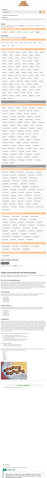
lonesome (11, 95)
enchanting (12, 160)
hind (30, 42)
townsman (19, 81)
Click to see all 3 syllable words (23, 166)
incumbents (28, 148)
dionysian (4, 219)
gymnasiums (12, 204)
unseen (29, 69)
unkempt (19, 87)
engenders (5, 119)
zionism (20, 195)
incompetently (6, 233)
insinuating (5, 239)
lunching (38, 89)
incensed (4, 95)
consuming (5, 162)
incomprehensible (15, 249)
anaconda (4, 172)
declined (36, 58)
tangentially (25, 186)
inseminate (29, 192)
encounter (19, 113)
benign (10, 78)
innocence (28, 134)
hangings (23, 72)
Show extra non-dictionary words (10, 15)
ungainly (21, 119)
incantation (5, 189)
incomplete (35, 157)
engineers (4, 131)
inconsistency (30, 231)
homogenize (29, 201)
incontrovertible (35, 246)
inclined (4, 52)
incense (10, 92)
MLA (4, 469)
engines (38, 63)
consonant (39, 125)
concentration (27, 195)
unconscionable (13, 219)
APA (14, 469)
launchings (33, 87)
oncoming (41, 122)
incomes (36, 78)
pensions (25, 66)
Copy (42, 472)
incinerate (29, 198)
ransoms (17, 61)
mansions (24, 55)
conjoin (36, 72)
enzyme (4, 66)
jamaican (25, 125)
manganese (5, 110)
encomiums (39, 175)
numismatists (30, 207)
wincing (10, 98)
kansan (42, 52)
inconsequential (16, 236)
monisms (19, 136)
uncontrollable (33, 219)
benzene (36, 61)
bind (3, 42)
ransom (38, 66)
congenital (13, 198)
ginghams (31, 95)
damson (25, 63)
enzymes (4, 61)
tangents (30, 61)
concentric (11, 157)
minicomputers (16, 228)
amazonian (21, 222)
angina (4, 108)
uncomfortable (26, 228)
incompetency (22, 225)
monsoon (4, 87)
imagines (18, 142)
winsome (24, 95)
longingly (4, 157)
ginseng (4, 98)
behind (30, 72)
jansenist (29, 110)
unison (41, 148)
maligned (4, 55)
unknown (29, 84)
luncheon (10, 75)
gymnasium (5, 207)
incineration (36, 236)
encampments (28, 154)
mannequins (32, 108)
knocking (29, 92)
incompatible (32, 233)
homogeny (21, 207)
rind (9, 45)
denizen (19, 125)
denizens (12, 113)
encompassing (34, 186)
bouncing (4, 89)
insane (23, 84)
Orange (4, 359)
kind (21, 42)
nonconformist (16, 186)
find (8, 42)
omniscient (28, 131)
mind (39, 42)
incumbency (32, 183)
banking (30, 58)
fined (12, 42)
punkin (37, 75)
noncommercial (33, 178)
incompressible (27, 236)
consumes (31, 89)
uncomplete (36, 139)
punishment (5, 134)
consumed (22, 78)
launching (16, 92)
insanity (13, 201)
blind (25, 42)
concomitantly (25, 216)
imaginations (24, 233)
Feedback (5, 263)
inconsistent (36, 195)
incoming (4, 142)
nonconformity (34, 216)
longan (4, 75)
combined (11, 52)
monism (36, 148)
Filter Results (4, 17)
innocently (21, 192)
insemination (15, 233)
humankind (11, 108)
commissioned (29, 119)
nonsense (12, 81)
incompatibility (6, 255)
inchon (39, 87)
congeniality (15, 246)
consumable (37, 192)
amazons (13, 134)
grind (16, 42)
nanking (11, 61)
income (17, 84)
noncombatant (23, 178)
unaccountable (15, 216)
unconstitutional (24, 246)
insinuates (28, 204)
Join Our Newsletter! (24, 385)
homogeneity (5, 249)
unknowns (12, 87)
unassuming (37, 201)
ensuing (28, 151)
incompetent (31, 189)
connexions (38, 116)
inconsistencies (6, 236)
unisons (4, 136)
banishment (21, 116)
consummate (20, 134)
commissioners (40, 207)
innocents (27, 145)
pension (31, 75)
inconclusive (40, 189)
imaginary (39, 222)
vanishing (33, 136)
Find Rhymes (4, 9)
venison (32, 125)
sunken (17, 58)
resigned (10, 69)
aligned (36, 52)
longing (18, 95)
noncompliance (30, 172)
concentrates (20, 148)
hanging (11, 84)
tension (4, 78)
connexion (37, 119)
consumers (19, 157)
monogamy (13, 195)
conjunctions (5, 145)
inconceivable (40, 225)
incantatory (5, 222)
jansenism (13, 175)
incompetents (5, 201)
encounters (14, 128)
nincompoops (20, 160)
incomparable (21, 231)
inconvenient (23, 183)
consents (25, 87)
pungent (31, 66)
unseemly (26, 136)
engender (20, 122)
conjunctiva (5, 178)
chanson (10, 63)
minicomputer (23, 219)
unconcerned (21, 110)
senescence (5, 116)
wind (13, 45)
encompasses (33, 181)
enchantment (11, 136)
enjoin (41, 72)
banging (36, 84)
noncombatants (6, 186)
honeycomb (11, 148)
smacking (26, 81)
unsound (24, 52)
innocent (36, 134)
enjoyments (26, 142)
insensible (35, 204)
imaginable (5, 231)
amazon (4, 148)
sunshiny (24, 108)
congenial (39, 128)
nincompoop (13, 154)
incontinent (5, 195)
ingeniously (20, 201)
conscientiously (6, 228)
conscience (18, 63)
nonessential (5, 198)
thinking (23, 92)
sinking (4, 92)
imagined (4, 122)
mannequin (13, 110)
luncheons (11, 66)
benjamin (11, 142)
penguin (41, 81)
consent (16, 78)
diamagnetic (29, 239)
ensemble (13, 145)
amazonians (32, 225)
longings (24, 89)
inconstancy (5, 192)
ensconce (11, 72)
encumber (26, 113)
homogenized (5, 181)
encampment (36, 145)
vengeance (36, 69)
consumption (37, 160)
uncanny (18, 108)
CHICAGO (9, 469)
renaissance (30, 116)
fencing (11, 89)
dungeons (31, 63)
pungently (35, 131)
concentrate (5, 139)
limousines (37, 154)
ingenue (12, 162)
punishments (34, 142)
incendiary (34, 228)
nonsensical (21, 198)
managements (23, 128)
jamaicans (33, 113)
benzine (4, 63)
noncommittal (21, 175)
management (13, 119)
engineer (34, 122)
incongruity (13, 222)
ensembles (27, 157)
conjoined (17, 55)
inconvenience (14, 183)
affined (30, 52)
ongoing (21, 154)
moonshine (18, 75)
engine (17, 72)
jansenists (27, 122)
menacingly (13, 189)
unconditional (5, 216)
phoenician (32, 128)
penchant (18, 66)
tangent (31, 55)
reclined (24, 61)
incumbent (21, 139)
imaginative (13, 231)
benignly (40, 108)
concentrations (38, 198)
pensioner (36, 110)
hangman (37, 55)
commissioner (6, 209)
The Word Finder (23, 3)
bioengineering (6, 246)
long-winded (20, 131)
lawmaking (5, 154)
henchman (34, 81)
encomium (38, 172)
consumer (20, 145)
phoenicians (12, 122)
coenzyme (12, 125)
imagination (39, 231)
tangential (28, 139)
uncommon (13, 116)
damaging (4, 160)
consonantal (24, 181)
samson (17, 69)
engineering (5, 183)
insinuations (21, 239)
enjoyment (12, 131)
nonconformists (22, 189)
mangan (4, 58)
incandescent (13, 178)
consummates (6, 128)
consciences (13, 151)
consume (36, 92)
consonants (13, 139)
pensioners (5, 125)
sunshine (23, 58)
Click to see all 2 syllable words (23, 101)
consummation (15, 181)
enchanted (21, 151)
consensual (13, 192)
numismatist (13, 207)
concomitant (5, 175)
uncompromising (30, 222)
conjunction (5, 151)
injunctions (29, 160)
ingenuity (14, 225)
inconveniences (6, 225)
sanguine (4, 84)
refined (11, 55)
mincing (38, 95)
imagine (34, 151)
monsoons (5, 81)
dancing (25, 75)
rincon (42, 75)
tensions (23, 69)
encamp (29, 78)
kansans (18, 52)
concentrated (31, 175)
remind (4, 69)
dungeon (4, 72)
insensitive (20, 204)
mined (4, 45)
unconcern (5, 113)
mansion (11, 58)
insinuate (4, 204)
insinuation (13, 239)
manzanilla (12, 172)
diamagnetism (26, 249)
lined (35, 42)
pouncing (17, 89)
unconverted (20, 172)
